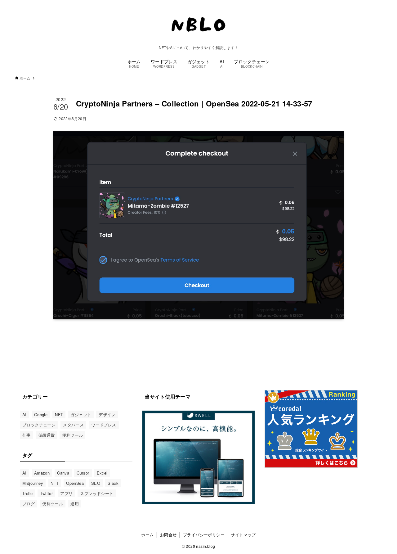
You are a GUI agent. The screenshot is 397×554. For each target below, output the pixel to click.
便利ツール (72, 435)
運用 (74, 504)
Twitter (46, 493)
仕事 (26, 435)
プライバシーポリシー (204, 535)
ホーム (147, 535)
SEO (95, 483)
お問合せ (168, 535)
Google (40, 414)
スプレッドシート (96, 493)
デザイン (107, 414)
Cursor (83, 473)
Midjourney (32, 483)
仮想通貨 (46, 435)
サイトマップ (243, 535)
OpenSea (75, 483)
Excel (102, 473)
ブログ (28, 504)
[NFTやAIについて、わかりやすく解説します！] (198, 24)
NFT (59, 414)
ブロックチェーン (39, 425)
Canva (63, 473)
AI (24, 414)
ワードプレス (103, 425)
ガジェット (80, 414)
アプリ (66, 493)
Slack (113, 483)
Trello (27, 493)
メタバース (73, 425)
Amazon (42, 473)
